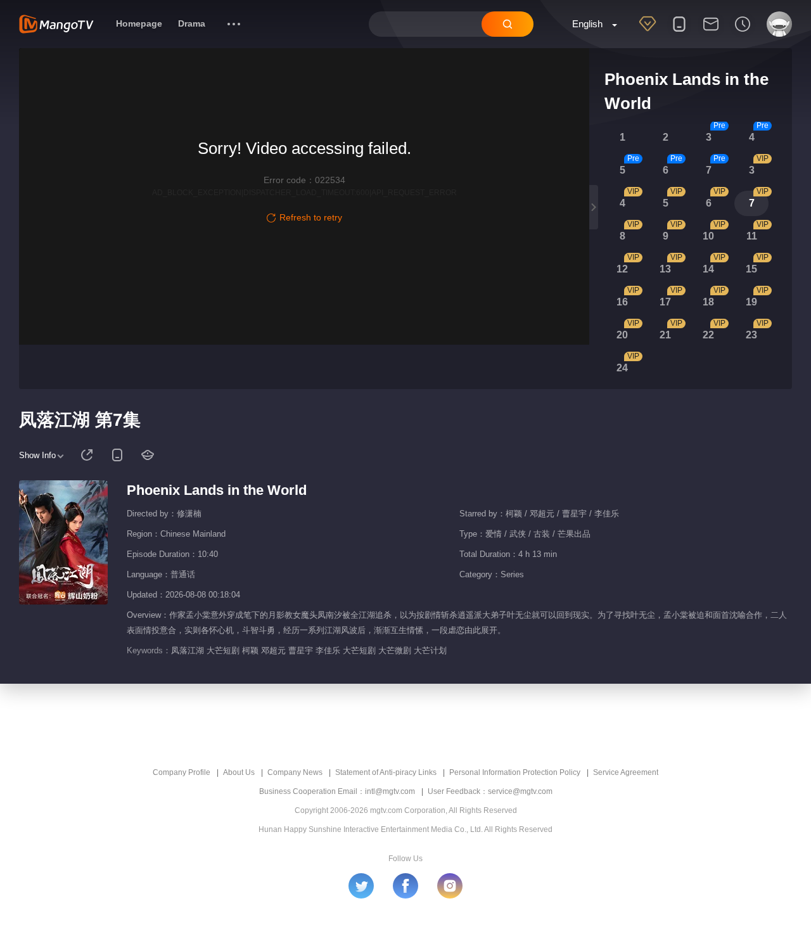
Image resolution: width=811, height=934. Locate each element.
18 (708, 302)
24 (622, 367)
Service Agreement (625, 772)
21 (665, 334)
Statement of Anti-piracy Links (386, 772)
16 (622, 302)
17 (665, 302)
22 (708, 334)
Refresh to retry (310, 217)
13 (665, 269)
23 (751, 334)
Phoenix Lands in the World (217, 490)
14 (708, 269)
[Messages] (711, 32)
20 (622, 334)
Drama (191, 23)
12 (622, 269)
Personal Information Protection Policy (514, 772)
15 (751, 269)
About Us (239, 772)
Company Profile (181, 772)
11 (751, 236)
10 (708, 236)
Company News (294, 772)
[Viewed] (742, 32)
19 (751, 302)
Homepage (139, 23)
